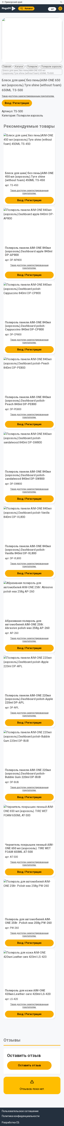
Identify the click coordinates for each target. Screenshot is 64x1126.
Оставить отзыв (29, 1065)
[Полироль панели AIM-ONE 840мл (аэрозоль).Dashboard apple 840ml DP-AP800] (29, 225)
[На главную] (8, 8)
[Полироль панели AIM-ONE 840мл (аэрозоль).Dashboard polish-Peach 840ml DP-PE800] (29, 374)
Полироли (32, 66)
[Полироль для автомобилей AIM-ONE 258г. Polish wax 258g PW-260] (29, 897)
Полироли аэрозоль (51, 66)
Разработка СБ (10, 1122)
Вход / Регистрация (17, 103)
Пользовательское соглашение (20, 1111)
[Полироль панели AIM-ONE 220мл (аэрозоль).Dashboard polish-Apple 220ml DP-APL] (29, 673)
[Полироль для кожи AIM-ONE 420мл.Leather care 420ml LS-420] (29, 968)
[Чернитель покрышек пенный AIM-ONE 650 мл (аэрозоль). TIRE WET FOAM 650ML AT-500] (29, 822)
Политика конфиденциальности (20, 1116)
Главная (7, 66)
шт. (53, 9)
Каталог (19, 66)
